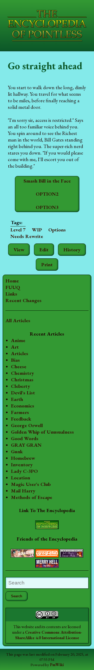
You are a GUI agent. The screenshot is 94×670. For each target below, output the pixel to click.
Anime (18, 340)
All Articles (17, 320)
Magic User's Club (31, 484)
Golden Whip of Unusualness (42, 432)
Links (11, 294)
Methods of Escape (31, 497)
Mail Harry (23, 490)
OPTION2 (47, 194)
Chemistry (22, 373)
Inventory (22, 464)
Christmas (22, 379)
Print (47, 264)
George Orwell (27, 425)
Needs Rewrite (26, 236)
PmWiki (57, 664)
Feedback (21, 419)
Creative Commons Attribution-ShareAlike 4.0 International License (48, 634)
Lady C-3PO (24, 471)
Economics (22, 405)
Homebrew (23, 458)
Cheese (18, 366)
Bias (15, 360)
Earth (17, 399)
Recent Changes (23, 300)
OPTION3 (47, 207)
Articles (19, 353)
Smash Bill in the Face (47, 181)
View (19, 249)
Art (15, 347)
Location (20, 477)
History (71, 249)
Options (57, 229)
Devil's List (23, 392)
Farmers (20, 412)
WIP (37, 229)
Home (12, 280)
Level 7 (18, 229)
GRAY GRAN (26, 445)
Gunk (17, 451)
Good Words (24, 438)
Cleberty (20, 386)
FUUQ (12, 287)
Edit (44, 249)
